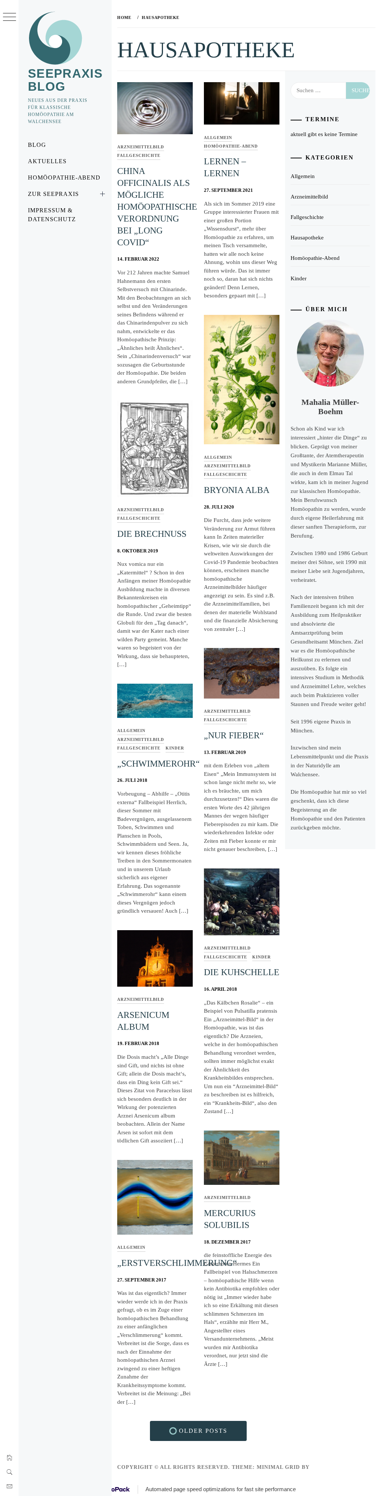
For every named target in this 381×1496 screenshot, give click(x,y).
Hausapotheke (307, 238)
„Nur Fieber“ (234, 735)
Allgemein (218, 137)
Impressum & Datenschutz (52, 214)
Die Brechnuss (151, 534)
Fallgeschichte (138, 155)
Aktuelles (47, 161)
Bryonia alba (236, 490)
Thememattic (333, 1467)
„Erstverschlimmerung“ (177, 1263)
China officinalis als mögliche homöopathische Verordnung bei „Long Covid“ (157, 206)
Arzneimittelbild (140, 147)
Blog (37, 145)
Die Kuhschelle (241, 972)
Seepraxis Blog (65, 80)
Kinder (175, 748)
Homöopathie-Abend (64, 177)
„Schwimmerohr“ (158, 763)
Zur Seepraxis (53, 194)
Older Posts (202, 1431)
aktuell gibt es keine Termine (324, 134)
